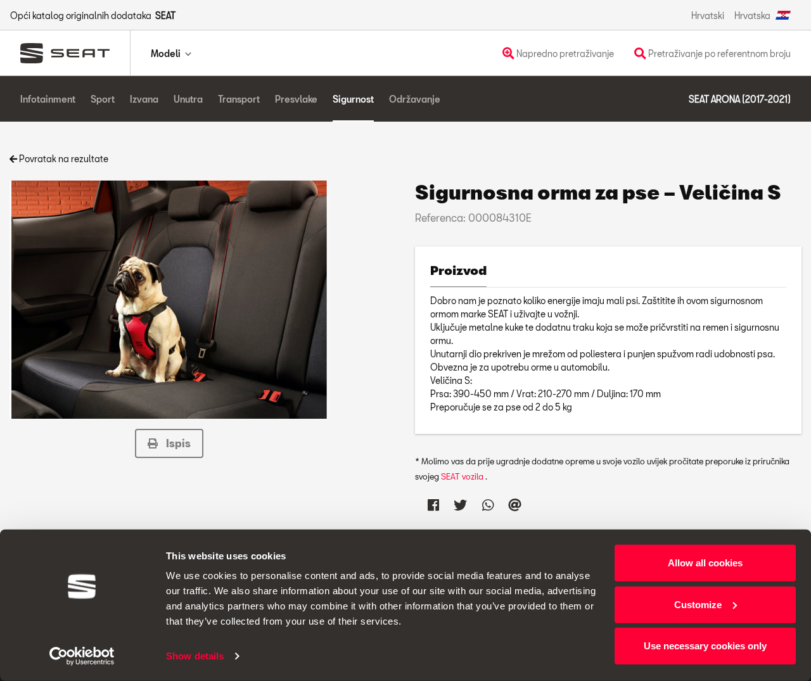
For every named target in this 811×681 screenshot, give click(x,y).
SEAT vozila (463, 476)
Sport (103, 99)
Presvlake (296, 99)
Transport (239, 99)
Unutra (188, 99)
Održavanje (414, 99)
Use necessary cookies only (705, 645)
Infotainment (47, 99)
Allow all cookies (705, 562)
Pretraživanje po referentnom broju (718, 53)
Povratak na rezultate (62, 158)
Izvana (144, 99)
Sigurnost (353, 99)
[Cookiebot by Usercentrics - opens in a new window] (82, 656)
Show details (195, 656)
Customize (698, 604)
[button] (169, 443)
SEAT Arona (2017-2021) (740, 99)
